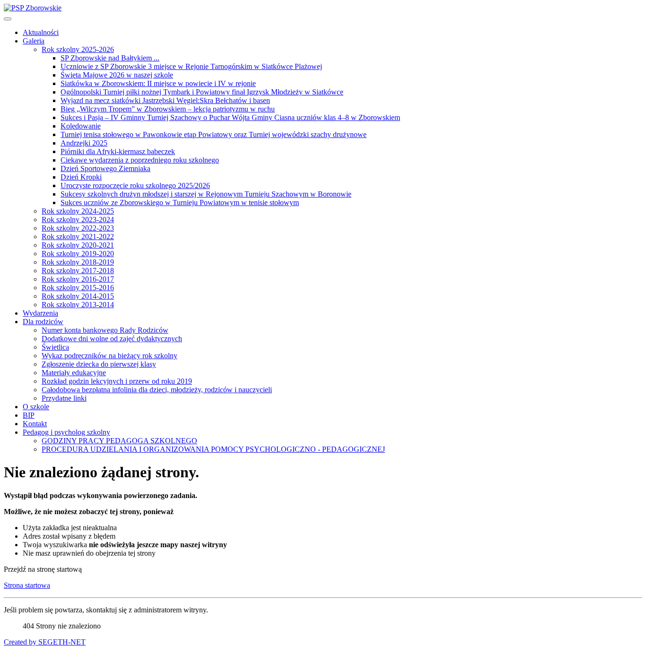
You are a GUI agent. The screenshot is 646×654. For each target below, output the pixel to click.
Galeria (33, 41)
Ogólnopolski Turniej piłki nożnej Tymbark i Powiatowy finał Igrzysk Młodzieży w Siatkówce (202, 92)
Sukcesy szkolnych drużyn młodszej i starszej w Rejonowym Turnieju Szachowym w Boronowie (206, 194)
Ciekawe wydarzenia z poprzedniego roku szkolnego (140, 160)
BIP (29, 415)
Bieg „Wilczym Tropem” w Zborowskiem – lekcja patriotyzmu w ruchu (168, 109)
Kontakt (35, 424)
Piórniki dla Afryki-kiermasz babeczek (118, 151)
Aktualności (41, 32)
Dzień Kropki (81, 177)
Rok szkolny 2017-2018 (78, 271)
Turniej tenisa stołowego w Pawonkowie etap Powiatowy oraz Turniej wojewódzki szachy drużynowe (214, 134)
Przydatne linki (64, 398)
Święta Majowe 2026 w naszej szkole (117, 75)
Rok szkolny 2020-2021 (78, 245)
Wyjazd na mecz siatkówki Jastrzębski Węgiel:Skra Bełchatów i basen (165, 100)
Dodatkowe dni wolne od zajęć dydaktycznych (112, 339)
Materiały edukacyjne (74, 373)
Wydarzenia (40, 313)
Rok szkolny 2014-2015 (78, 296)
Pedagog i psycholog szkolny (66, 432)
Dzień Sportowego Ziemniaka (105, 168)
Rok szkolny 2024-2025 (78, 211)
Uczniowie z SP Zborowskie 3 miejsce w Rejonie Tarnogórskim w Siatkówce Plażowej (191, 66)
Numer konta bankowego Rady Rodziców (105, 330)
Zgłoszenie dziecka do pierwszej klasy (99, 364)
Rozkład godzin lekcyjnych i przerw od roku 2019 (117, 381)
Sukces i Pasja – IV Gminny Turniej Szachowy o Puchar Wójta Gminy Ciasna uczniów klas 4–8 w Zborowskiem (230, 117)
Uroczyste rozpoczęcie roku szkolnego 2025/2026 (135, 185)
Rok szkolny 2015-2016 (78, 288)
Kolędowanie (81, 126)
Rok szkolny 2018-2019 (78, 262)
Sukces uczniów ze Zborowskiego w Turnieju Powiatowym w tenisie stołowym (180, 202)
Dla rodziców (43, 322)
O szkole (36, 407)
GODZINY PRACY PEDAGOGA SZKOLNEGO (119, 441)
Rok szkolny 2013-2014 (78, 305)
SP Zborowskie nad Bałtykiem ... (110, 58)
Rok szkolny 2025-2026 (78, 49)
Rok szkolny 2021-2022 (78, 236)
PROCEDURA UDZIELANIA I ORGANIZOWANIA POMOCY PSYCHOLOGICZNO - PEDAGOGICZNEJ (213, 449)
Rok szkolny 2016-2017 (78, 279)
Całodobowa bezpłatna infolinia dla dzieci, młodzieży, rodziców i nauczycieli (157, 390)
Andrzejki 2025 (84, 143)
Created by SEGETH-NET (45, 642)
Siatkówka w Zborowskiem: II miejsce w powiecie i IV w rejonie (158, 83)
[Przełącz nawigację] (7, 18)
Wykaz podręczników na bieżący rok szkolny (109, 356)
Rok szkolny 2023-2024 (78, 219)
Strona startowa (27, 585)
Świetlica (55, 347)
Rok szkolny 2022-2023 (78, 228)
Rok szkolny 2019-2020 (78, 254)
